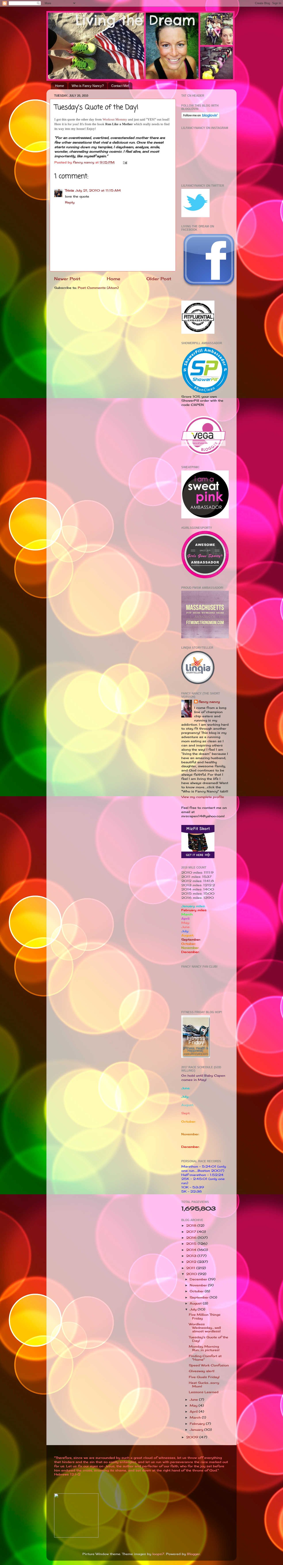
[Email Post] (125, 162)
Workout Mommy (115, 119)
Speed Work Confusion (209, 1365)
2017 (191, 1231)
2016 (192, 1237)
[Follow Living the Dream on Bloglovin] (200, 117)
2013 (191, 1256)
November (199, 1285)
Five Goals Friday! (204, 1377)
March (196, 1417)
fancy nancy (209, 702)
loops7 (158, 1554)
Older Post (158, 278)
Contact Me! (120, 86)
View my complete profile (202, 797)
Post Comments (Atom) (98, 288)
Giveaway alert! (201, 1371)
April (194, 1411)
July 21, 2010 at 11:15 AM (98, 190)
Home (59, 86)
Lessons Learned (203, 1392)
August (196, 1303)
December (199, 1279)
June (194, 1399)
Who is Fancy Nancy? (88, 86)
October (197, 1291)
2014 (191, 1250)
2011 (191, 1268)
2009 (192, 1437)
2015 (192, 1243)
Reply (70, 202)
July (194, 1309)
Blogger (193, 1554)
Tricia (69, 190)
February (198, 1423)
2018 (191, 1225)
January (197, 1429)
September (200, 1297)
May (194, 1405)
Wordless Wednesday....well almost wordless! (205, 1327)
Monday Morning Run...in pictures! (204, 1348)
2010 (192, 1274)
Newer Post (67, 278)
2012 (191, 1262)
